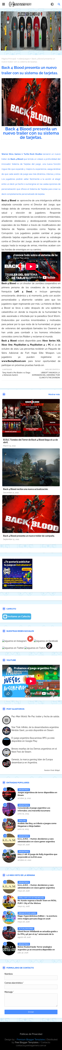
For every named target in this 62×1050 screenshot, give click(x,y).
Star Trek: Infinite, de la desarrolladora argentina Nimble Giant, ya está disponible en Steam (35, 728)
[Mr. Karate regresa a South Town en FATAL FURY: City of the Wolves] (9, 902)
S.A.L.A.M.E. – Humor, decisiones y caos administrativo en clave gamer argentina (36, 840)
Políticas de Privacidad (31, 1034)
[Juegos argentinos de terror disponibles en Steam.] (9, 794)
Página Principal (9, 59)
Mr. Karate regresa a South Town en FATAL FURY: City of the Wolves (37, 901)
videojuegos (23, 59)
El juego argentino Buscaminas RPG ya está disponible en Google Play (32, 739)
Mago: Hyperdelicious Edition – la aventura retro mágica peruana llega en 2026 (37, 917)
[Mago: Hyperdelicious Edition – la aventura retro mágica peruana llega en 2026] (9, 917)
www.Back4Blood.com (14, 361)
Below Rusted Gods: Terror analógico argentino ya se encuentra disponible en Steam (36, 949)
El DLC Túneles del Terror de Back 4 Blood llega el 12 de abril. (30, 441)
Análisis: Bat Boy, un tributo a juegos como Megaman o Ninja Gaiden (37, 824)
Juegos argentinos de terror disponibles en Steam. (37, 793)
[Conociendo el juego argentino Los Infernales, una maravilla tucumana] (9, 809)
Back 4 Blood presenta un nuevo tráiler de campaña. (29, 536)
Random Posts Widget (52, 770)
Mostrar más (54, 394)
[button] (59, 4)
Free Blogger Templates (27, 1042)
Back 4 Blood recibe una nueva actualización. (25, 489)
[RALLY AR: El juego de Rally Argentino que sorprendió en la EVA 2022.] (9, 856)
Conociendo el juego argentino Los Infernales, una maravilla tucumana (34, 809)
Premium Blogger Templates (31, 1039)
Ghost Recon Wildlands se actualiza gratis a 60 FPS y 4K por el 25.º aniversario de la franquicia (37, 934)
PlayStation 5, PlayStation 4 (29, 344)
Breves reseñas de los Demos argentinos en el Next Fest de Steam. (34, 750)
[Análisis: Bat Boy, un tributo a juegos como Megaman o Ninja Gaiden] (9, 825)
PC (49, 344)
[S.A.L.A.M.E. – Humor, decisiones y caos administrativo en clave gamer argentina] (9, 840)
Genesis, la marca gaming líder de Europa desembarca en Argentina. (32, 761)
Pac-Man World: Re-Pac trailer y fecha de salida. (35, 716)
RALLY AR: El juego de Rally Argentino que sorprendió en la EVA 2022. (37, 855)
